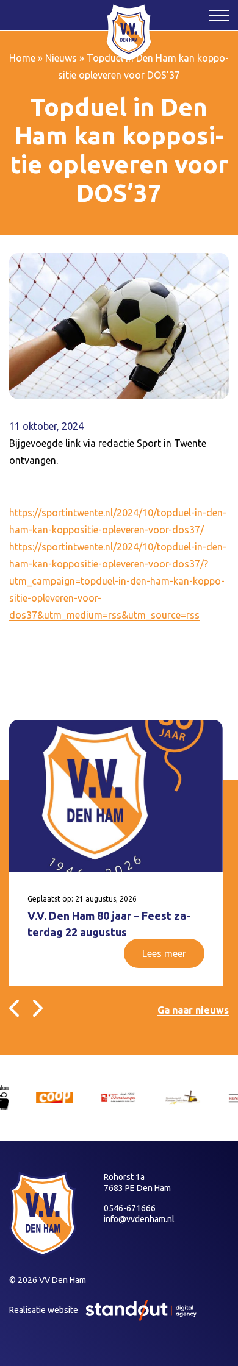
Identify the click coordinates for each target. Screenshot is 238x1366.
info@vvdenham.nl (139, 1219)
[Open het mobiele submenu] (219, 14)
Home (22, 57)
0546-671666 (130, 1208)
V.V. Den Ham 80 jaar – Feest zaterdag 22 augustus (108, 923)
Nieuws (61, 57)
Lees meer (164, 953)
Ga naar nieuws (193, 1010)
